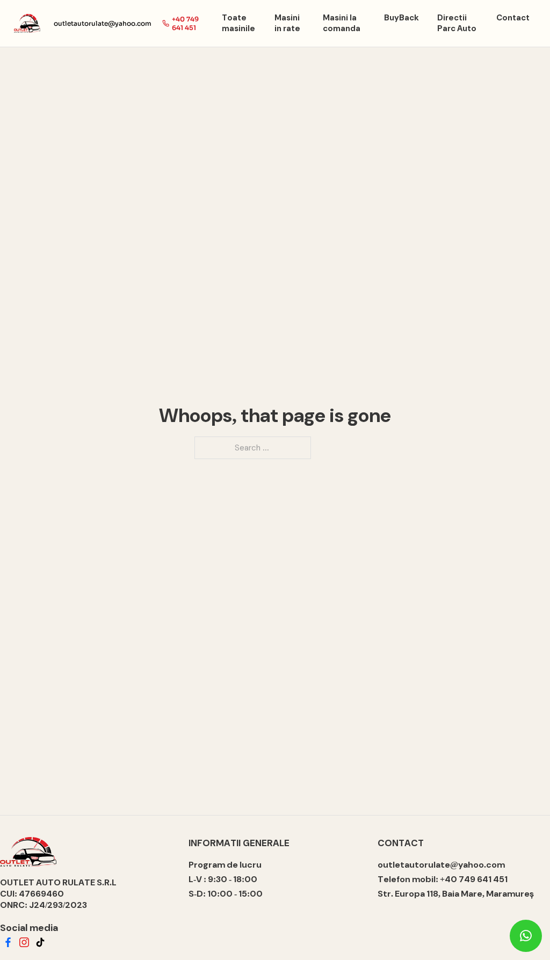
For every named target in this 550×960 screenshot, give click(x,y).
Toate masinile (238, 23)
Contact (513, 17)
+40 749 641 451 (185, 23)
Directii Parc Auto (456, 23)
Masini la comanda (341, 23)
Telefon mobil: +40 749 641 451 (443, 879)
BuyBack (401, 17)
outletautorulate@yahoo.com (102, 23)
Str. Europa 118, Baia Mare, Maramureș (456, 893)
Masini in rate (287, 23)
